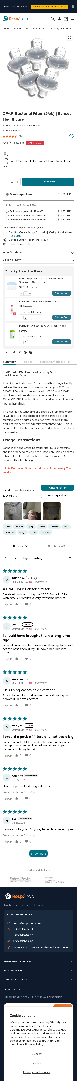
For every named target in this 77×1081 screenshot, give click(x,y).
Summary (9, 361)
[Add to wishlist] (71, 136)
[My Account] (59, 18)
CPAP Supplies (20, 28)
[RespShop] (38, 896)
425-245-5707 (20, 935)
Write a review (58, 487)
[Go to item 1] (13, 511)
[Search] (53, 18)
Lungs (22, 532)
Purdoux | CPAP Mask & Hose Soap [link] (40, 301)
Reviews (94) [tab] (20, 546)
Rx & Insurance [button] (14, 970)
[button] (10, 136)
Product (19, 526)
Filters (42, 526)
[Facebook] (14, 352)
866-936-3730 (23, 941)
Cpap (31, 526)
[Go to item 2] (32, 511)
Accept (37, 1053)
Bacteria (54, 526)
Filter (7, 526)
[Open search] (6, 558)
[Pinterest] (25, 352)
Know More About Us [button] (18, 961)
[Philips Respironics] (42, 879)
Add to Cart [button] (62, 292)
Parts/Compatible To (55, 361)
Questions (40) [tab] (56, 546)
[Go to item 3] (52, 511)
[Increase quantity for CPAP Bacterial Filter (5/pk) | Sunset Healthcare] (17, 182)
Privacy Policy (34, 1044)
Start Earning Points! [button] (38, 8)
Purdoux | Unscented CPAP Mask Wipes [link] (42, 325)
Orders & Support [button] (16, 979)
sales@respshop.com (27, 923)
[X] (19, 352)
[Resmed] (70, 879)
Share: (6, 352)
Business (9, 532)
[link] (12, 286)
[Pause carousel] (73, 6)
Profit (33, 532)
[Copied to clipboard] (30, 352)
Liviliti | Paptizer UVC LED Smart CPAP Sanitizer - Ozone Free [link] (41, 280)
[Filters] (15, 558)
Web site (45, 532)
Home (6, 28)
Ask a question (58, 495)
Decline (37, 1063)
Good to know (12, 259)
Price (66, 526)
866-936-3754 (23, 929)
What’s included (13, 252)
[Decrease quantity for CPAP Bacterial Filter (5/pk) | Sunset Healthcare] (6, 182)
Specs (28, 361)
